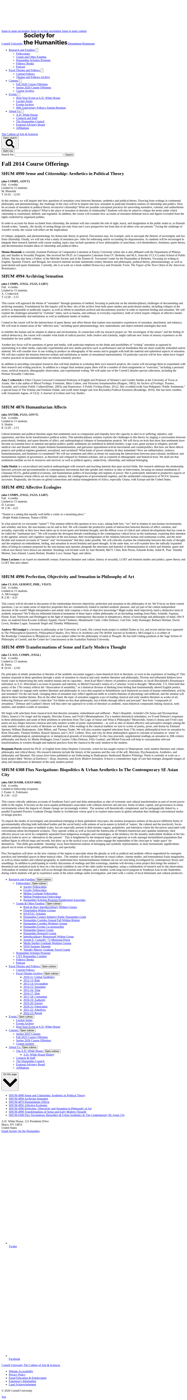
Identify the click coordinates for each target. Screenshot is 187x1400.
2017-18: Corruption (35, 996)
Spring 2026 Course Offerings (33, 87)
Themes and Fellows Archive (33, 77)
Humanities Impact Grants (38, 930)
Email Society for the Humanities (20, 1131)
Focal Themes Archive (29, 973)
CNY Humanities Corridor (31, 956)
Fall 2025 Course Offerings (32, 1037)
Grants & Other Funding (30, 903)
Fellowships (23, 53)
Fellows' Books (25, 63)
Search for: (8, 154)
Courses (14, 80)
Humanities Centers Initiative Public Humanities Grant (54, 916)
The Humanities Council (30, 121)
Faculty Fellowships (35, 890)
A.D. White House (27, 114)
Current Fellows (25, 73)
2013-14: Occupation (35, 983)
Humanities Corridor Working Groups (45, 923)
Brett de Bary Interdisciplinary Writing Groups (50, 907)
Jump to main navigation (15, 31)
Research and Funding (22, 50)
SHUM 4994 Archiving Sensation (28, 1098)
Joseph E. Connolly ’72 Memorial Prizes (46, 939)
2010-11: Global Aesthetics (39, 977)
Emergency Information (22, 1381)
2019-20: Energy (33, 1003)
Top (3, 1396)
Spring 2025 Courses (28, 1033)
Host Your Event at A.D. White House (38, 97)
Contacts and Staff (26, 118)
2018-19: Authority (34, 1000)
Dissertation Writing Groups (39, 910)
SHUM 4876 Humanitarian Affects (29, 1101)
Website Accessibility (21, 1371)
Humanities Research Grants (39, 933)
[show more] (36, 50)
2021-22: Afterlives (34, 1009)
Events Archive (25, 104)
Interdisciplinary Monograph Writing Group (48, 936)
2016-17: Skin (31, 993)
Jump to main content (74, 31)
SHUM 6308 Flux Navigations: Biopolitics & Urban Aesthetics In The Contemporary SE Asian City (67, 1115)
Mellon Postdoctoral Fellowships (42, 896)
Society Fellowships (35, 886)
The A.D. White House (30, 1051)
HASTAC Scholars (34, 913)
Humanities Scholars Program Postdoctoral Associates (54, 900)
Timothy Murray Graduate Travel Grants (46, 949)
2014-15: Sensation (34, 986)
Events (13, 94)
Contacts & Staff (25, 1057)
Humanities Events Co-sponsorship (43, 926)
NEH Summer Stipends (37, 946)
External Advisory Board (30, 124)
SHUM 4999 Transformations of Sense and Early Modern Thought (47, 1111)
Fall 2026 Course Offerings (32, 84)
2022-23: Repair (32, 1013)
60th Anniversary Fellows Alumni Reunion (41, 107)
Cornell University (12, 43)
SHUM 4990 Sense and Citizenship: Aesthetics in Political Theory (47, 1095)
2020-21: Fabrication (35, 1006)
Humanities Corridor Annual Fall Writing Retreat (51, 920)
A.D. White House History (38, 1054)
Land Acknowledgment (22, 1384)
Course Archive (25, 90)
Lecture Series (24, 101)
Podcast (20, 66)
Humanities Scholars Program (33, 60)
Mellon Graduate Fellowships (40, 893)
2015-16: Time (31, 990)
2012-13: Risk (31, 980)
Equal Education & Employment (27, 1377)
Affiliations (22, 127)
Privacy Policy (17, 1374)
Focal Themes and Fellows (25, 70)
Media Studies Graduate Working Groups (47, 943)
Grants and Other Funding (31, 56)
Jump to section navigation (46, 31)
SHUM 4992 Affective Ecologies (28, 1105)
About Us (15, 111)
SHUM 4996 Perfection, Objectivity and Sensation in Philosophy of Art (50, 1108)
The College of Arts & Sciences (19, 134)
